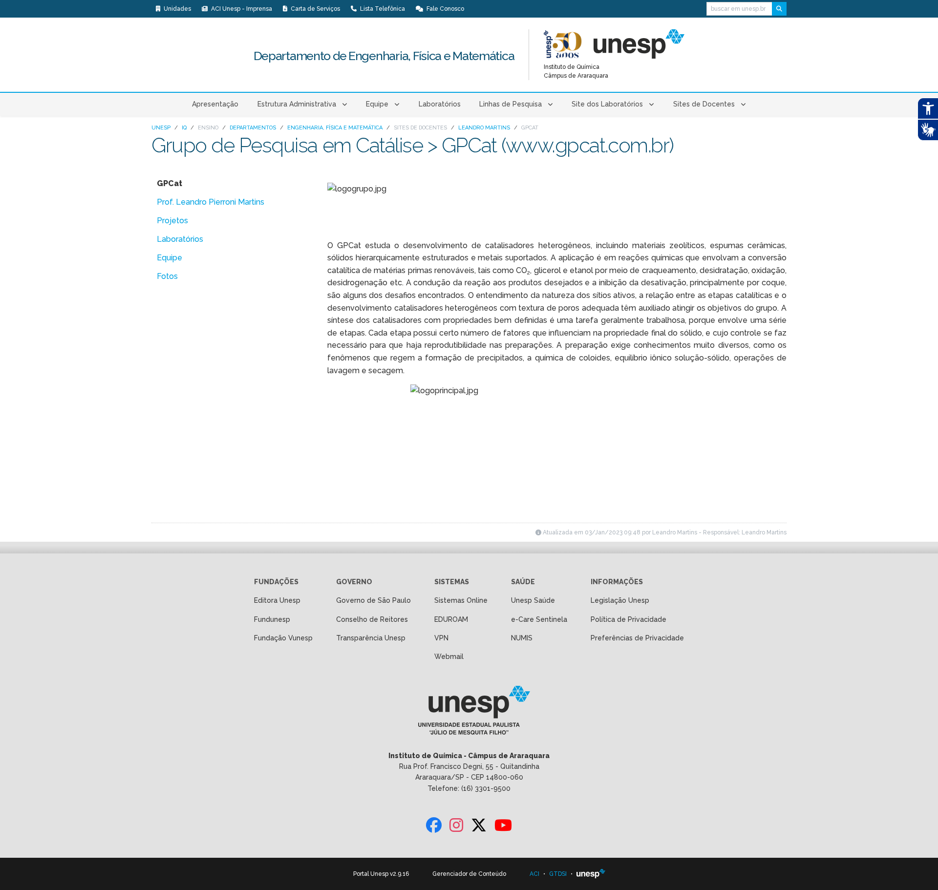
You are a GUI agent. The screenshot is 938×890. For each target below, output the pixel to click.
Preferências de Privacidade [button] (637, 638)
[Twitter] (479, 825)
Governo (354, 582)
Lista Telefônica (382, 8)
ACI (534, 873)
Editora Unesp (277, 600)
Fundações (276, 582)
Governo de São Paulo (373, 600)
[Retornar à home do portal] (639, 44)
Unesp (161, 128)
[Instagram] (456, 825)
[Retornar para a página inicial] (469, 713)
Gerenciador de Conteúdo (469, 873)
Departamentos (253, 128)
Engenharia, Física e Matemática (335, 128)
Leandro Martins (484, 128)
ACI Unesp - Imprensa (241, 8)
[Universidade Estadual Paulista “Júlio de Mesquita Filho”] (591, 873)
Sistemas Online (461, 600)
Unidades (176, 8)
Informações (617, 582)
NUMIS (522, 638)
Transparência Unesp (370, 638)
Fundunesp (272, 619)
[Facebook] (434, 825)
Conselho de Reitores (372, 619)
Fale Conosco (444, 8)
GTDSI (558, 873)
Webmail (449, 656)
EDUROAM (451, 619)
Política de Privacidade (628, 619)
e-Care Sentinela (539, 619)
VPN (441, 638)
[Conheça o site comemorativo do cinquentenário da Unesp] (562, 44)
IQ (184, 128)
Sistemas (451, 582)
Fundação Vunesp (283, 638)
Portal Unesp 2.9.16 (381, 873)
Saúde (523, 582)
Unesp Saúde (533, 600)
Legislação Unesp (620, 600)
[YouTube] (503, 825)
